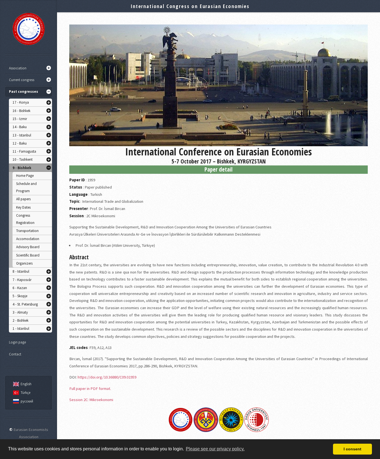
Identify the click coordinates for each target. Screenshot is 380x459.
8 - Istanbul (21, 271)
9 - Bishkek (22, 167)
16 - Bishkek (21, 110)
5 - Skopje (20, 296)
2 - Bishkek (20, 320)
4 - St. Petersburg (25, 304)
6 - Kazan (20, 287)
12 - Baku (20, 143)
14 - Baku (20, 126)
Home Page (25, 175)
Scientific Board (28, 255)
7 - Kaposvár (22, 279)
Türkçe (25, 392)
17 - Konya (21, 102)
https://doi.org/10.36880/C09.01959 (107, 377)
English (26, 384)
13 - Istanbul (22, 135)
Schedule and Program (26, 187)
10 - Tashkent (23, 159)
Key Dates (23, 207)
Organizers (24, 263)
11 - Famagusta (24, 151)
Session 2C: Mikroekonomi (91, 399)
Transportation (27, 230)
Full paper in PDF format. (90, 388)
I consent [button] (352, 449)
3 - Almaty (20, 312)
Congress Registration (25, 219)
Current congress (21, 79)
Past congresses (23, 91)
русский (27, 401)
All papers (23, 199)
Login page (17, 342)
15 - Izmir (20, 118)
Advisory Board (28, 247)
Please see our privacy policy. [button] (215, 448)
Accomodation (27, 238)
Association (17, 68)
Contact (15, 354)
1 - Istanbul (21, 328)
